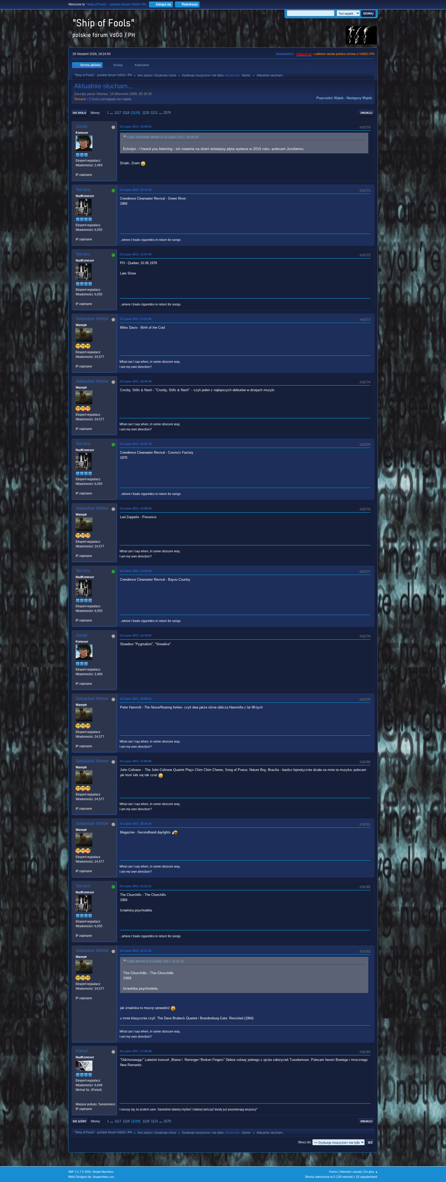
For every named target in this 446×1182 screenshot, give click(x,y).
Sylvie (246, 75)
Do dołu (79, 112)
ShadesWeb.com (103, 1176)
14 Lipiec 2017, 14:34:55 (136, 635)
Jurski (81, 126)
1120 (145, 113)
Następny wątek (359, 98)
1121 (154, 113)
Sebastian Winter (92, 318)
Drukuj (366, 112)
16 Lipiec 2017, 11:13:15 (135, 950)
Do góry (79, 1121)
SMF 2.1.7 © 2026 (79, 1171)
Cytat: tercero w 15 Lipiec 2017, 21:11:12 (155, 961)
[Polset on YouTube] (78, 1099)
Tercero (80, 99)
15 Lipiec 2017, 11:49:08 (135, 761)
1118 (126, 113)
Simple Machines (103, 1171)
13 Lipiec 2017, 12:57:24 (136, 254)
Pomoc (333, 1171)
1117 (117, 113)
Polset (82, 1051)
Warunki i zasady (351, 1171)
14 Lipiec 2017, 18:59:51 (136, 698)
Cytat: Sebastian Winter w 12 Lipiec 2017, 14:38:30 (162, 137)
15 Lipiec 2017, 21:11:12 (135, 886)
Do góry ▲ (371, 1171)
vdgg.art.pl (304, 54)
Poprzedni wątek (330, 98)
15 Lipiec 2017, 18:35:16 (136, 823)
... (112, 113)
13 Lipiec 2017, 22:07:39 (136, 443)
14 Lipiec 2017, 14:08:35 (136, 508)
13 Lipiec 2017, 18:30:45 (136, 381)
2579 (167, 113)
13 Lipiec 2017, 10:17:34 (136, 189)
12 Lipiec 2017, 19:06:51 (136, 126)
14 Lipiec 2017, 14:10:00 (136, 570)
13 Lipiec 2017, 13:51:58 (136, 318)
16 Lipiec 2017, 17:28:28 (136, 1051)
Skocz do (304, 1142)
